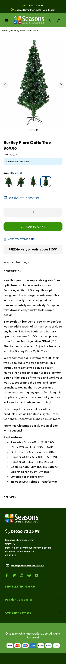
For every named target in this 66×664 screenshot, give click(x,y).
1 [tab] (29, 130)
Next (61, 84)
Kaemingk (22, 262)
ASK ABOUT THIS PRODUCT (23, 198)
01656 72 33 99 (25, 531)
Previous (5, 84)
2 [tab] (32, 130)
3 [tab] (34, 130)
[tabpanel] (33, 82)
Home (5, 30)
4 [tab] (37, 130)
